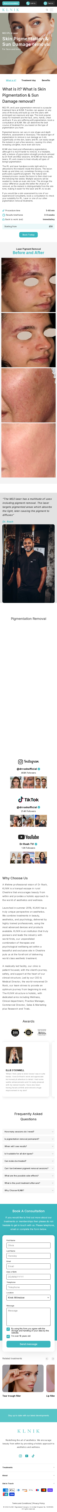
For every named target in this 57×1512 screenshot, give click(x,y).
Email (9, 1261)
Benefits (46, 80)
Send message (28, 1344)
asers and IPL (32, 140)
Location (10, 1293)
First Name (11, 1240)
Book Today (29, 235)
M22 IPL (6, 108)
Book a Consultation (11, 3)
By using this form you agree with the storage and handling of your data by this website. (30, 1331)
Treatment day (28, 80)
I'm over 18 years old (20, 1336)
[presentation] (48, 1359)
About (4, 1475)
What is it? (11, 80)
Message (10, 1306)
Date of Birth (12, 1272)
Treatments (7, 1467)
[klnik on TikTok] (33, 1455)
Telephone (11, 1282)
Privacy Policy (39, 1503)
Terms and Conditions (21, 1503)
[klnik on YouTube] (26, 1455)
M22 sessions (23, 157)
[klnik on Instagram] (20, 1455)
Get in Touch (8, 1483)
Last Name (11, 1251)
